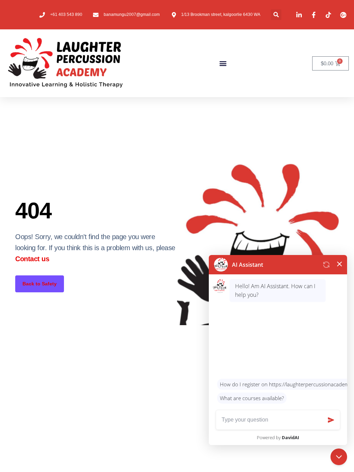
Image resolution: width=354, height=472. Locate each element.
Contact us (32, 259)
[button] (276, 14)
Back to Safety (39, 283)
